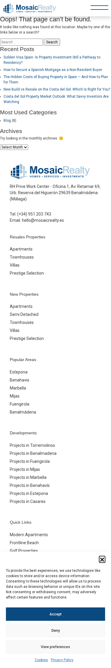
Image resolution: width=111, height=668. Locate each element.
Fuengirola (19, 404)
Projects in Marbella (28, 477)
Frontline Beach (24, 542)
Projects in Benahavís (30, 485)
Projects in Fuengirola (30, 461)
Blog (7, 120)
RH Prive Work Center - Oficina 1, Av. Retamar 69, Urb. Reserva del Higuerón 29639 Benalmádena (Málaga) (55, 192)
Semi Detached (24, 314)
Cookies (41, 660)
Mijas (15, 396)
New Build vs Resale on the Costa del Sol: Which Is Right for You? (57, 89)
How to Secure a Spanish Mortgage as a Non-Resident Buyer (53, 70)
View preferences (55, 647)
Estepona (19, 372)
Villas (15, 265)
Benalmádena (23, 412)
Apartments (21, 249)
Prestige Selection (27, 273)
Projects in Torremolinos (32, 445)
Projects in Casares (28, 501)
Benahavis (19, 380)
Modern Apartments (29, 534)
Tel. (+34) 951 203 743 (30, 214)
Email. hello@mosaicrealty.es (37, 220)
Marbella (18, 388)
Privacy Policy (62, 660)
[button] (102, 559)
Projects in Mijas (25, 469)
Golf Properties (24, 550)
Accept (55, 614)
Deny (56, 631)
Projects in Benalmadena (33, 453)
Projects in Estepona (29, 493)
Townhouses (22, 257)
